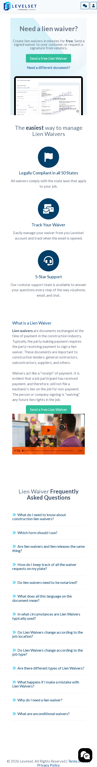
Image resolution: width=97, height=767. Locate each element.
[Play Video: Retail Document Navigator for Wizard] (48, 430)
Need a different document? (48, 67)
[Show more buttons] (80, 451)
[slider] (48, 451)
